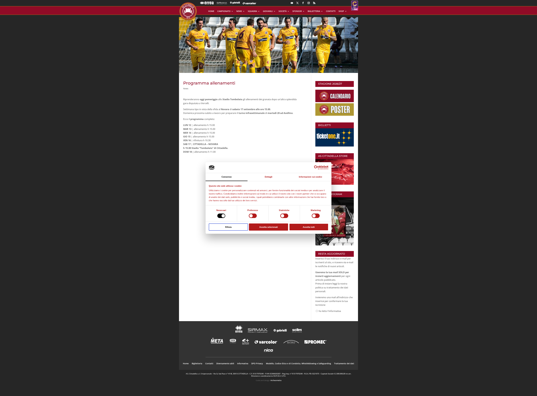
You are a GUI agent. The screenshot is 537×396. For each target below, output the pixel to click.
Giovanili (268, 11)
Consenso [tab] (227, 177)
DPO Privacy (257, 364)
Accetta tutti (309, 227)
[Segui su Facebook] (303, 3)
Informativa (242, 364)
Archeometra (275, 380)
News (239, 11)
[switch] (253, 216)
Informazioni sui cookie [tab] (310, 177)
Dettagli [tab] (268, 177)
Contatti (330, 11)
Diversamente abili (225, 364)
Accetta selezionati (268, 227)
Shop (341, 11)
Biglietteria (314, 11)
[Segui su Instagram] (308, 3)
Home (211, 11)
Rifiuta (228, 227)
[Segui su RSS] (314, 3)
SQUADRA (252, 11)
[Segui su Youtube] (292, 3)
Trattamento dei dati (344, 364)
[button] (268, 44)
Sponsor (297, 11)
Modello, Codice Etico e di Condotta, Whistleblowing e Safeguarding (298, 364)
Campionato (223, 11)
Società (283, 11)
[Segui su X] (297, 3)
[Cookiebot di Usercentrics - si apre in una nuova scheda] (316, 167)
